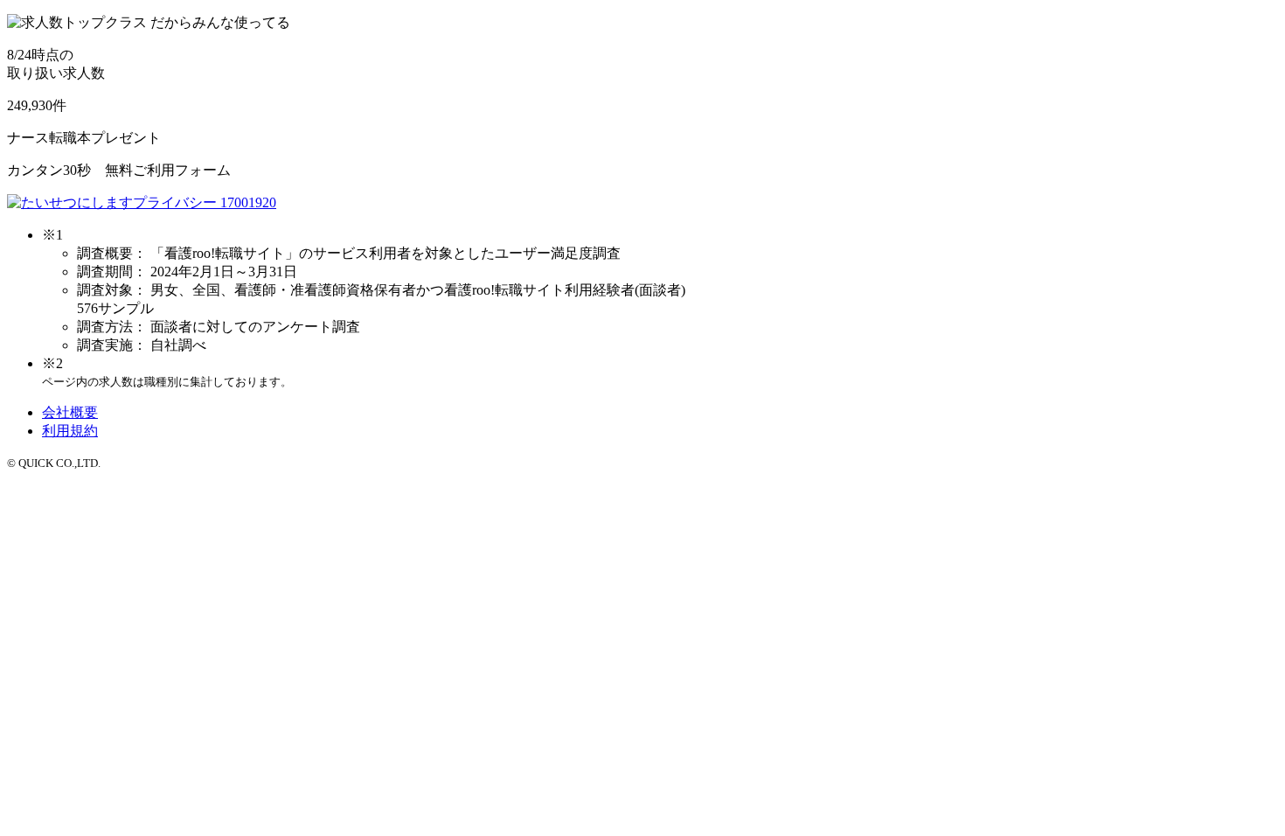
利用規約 (70, 430)
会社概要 (70, 412)
